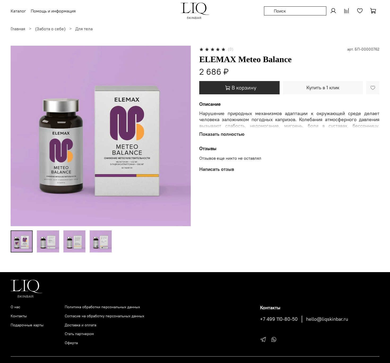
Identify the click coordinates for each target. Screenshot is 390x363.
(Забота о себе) (50, 28)
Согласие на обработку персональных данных (104, 316)
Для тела (84, 28)
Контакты (19, 316)
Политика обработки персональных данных (102, 307)
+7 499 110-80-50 (279, 319)
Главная (18, 28)
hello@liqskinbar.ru (327, 319)
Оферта (71, 342)
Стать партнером (79, 333)
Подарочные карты (27, 325)
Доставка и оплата (80, 325)
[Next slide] (182, 135)
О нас (15, 307)
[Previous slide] (19, 135)
